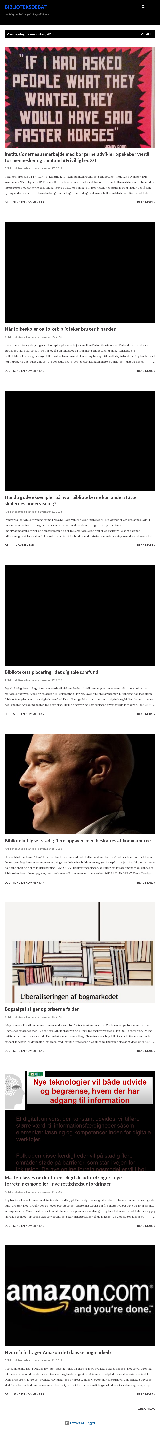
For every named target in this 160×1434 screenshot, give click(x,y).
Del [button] (7, 202)
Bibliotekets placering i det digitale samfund (51, 672)
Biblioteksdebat (26, 7)
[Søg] (143, 7)
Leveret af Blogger (82, 1423)
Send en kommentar (28, 202)
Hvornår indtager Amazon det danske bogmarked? (58, 1352)
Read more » (146, 202)
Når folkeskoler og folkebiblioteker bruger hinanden (60, 329)
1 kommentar (23, 545)
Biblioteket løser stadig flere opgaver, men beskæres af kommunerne (78, 840)
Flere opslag (145, 1408)
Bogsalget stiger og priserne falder (42, 1009)
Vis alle (147, 34)
